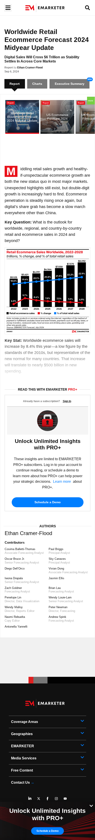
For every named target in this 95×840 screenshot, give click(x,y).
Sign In (67, 401)
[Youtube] (65, 798)
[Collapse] (91, 805)
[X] (38, 798)
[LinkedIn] (30, 798)
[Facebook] (47, 798)
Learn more (62, 481)
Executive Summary (69, 83)
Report (8, 67)
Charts (37, 83)
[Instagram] (56, 798)
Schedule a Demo (47, 502)
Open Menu (7, 7)
